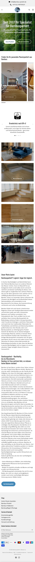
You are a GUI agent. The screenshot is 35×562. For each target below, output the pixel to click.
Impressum (30, 552)
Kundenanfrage (6, 519)
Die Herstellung (17, 240)
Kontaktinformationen (21, 552)
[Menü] (2, 10)
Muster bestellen (24, 42)
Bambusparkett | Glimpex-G (19, 549)
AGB (14, 552)
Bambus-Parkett (6, 503)
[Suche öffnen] (29, 10)
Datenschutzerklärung (7, 552)
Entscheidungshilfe (17, 219)
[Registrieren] (32, 530)
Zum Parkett (10, 42)
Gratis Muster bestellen (8, 501)
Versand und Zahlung (7, 522)
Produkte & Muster (17, 158)
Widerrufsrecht (17, 554)
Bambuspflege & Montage (9, 508)
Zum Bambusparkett (8, 484)
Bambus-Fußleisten (7, 506)
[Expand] (23, 90)
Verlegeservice (17, 260)
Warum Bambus (17, 178)
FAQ (17, 199)
